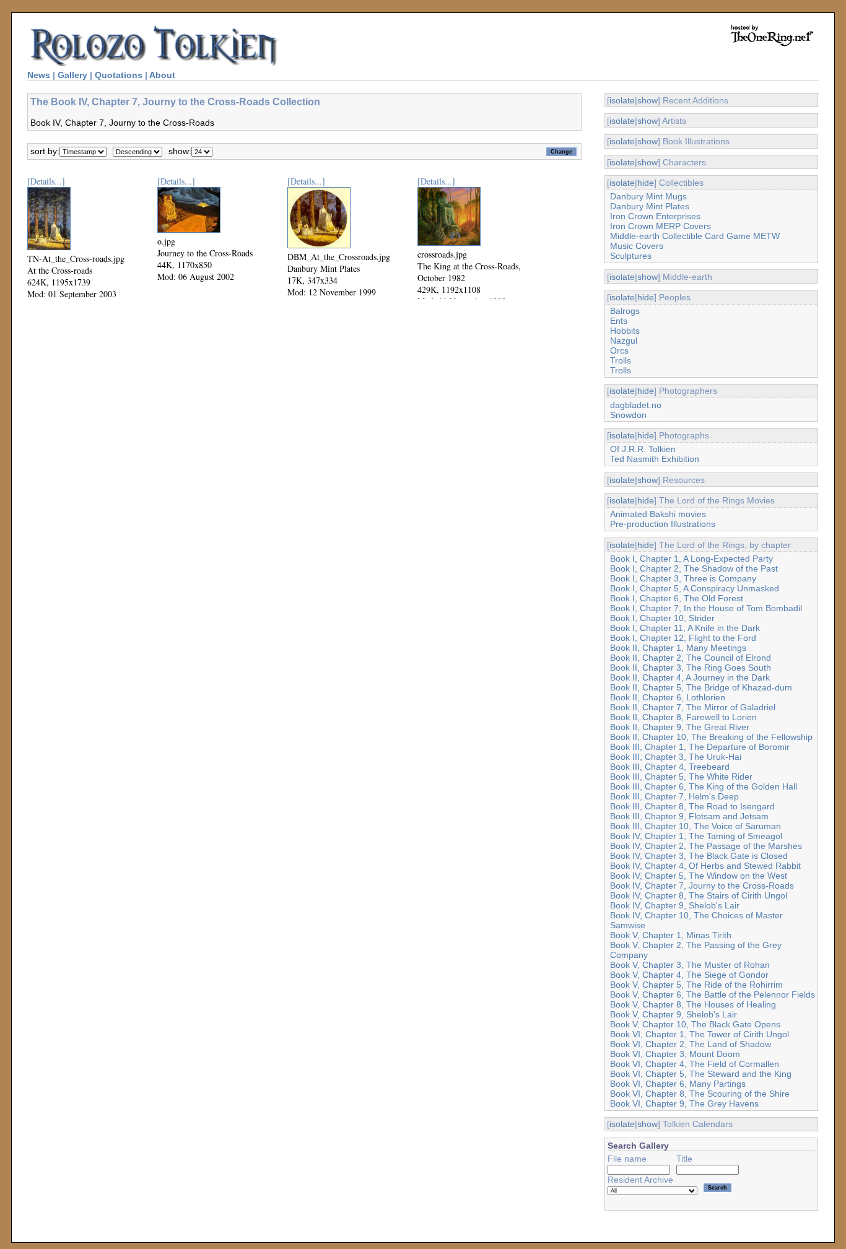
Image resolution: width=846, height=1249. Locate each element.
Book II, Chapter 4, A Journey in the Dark (690, 677)
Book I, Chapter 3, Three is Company (683, 578)
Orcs (619, 350)
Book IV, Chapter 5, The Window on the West (698, 876)
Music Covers (636, 246)
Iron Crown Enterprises (655, 216)
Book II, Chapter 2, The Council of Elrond (690, 658)
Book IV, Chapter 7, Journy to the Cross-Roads (702, 885)
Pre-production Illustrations (662, 524)
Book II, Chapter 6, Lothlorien (667, 697)
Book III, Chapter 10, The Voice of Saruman (695, 826)
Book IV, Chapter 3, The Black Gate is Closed (699, 856)
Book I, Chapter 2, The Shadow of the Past (694, 568)
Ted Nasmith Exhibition (654, 459)
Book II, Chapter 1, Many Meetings (678, 648)
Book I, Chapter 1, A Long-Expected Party (691, 559)
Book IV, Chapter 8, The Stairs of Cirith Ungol (698, 895)
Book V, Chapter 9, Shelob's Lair (673, 1014)
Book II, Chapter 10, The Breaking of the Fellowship (711, 737)
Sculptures (631, 256)
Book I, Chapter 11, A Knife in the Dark (685, 628)
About (162, 75)
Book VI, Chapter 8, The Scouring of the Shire (700, 1094)
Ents (618, 321)
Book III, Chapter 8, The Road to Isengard (692, 806)
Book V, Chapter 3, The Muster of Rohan (690, 965)
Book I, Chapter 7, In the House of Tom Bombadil (706, 608)
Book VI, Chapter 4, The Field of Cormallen (694, 1064)
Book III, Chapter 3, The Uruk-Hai (675, 757)
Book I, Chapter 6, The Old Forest (676, 598)
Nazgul (623, 341)
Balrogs (625, 311)
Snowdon (628, 415)
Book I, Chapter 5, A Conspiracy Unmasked (694, 588)
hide (645, 183)
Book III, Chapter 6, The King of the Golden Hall (703, 786)
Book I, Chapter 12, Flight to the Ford (683, 638)
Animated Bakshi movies (658, 514)
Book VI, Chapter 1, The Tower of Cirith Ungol (699, 1034)
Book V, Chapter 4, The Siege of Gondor (689, 975)
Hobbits (625, 331)
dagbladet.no (635, 405)
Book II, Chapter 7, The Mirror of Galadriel (692, 707)
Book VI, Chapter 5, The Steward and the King (700, 1074)
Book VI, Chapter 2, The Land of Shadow (690, 1044)
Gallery (72, 75)
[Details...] (46, 181)
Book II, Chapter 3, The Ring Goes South (690, 667)
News (38, 75)
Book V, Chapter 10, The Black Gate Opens (695, 1024)
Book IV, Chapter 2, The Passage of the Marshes (706, 846)
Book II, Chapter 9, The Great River (679, 727)
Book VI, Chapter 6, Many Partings (678, 1084)
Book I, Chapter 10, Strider (662, 618)
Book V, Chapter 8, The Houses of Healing (693, 1004)
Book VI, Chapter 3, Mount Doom (675, 1054)
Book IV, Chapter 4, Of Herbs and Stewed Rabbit (705, 866)
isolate (622, 100)
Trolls (620, 360)
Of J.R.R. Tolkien (643, 449)
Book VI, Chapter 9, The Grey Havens (684, 1103)
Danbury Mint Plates (649, 206)
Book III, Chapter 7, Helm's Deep (674, 796)
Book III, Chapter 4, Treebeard (670, 767)
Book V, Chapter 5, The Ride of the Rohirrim (696, 985)
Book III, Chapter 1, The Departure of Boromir (700, 747)
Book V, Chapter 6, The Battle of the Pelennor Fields (712, 994)
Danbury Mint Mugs (648, 196)
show (647, 100)
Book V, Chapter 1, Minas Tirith (670, 935)
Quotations (118, 75)
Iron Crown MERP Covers (660, 226)
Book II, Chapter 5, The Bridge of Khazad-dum (701, 687)
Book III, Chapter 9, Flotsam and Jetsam (689, 816)
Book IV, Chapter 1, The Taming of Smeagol (696, 836)
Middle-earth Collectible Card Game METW (695, 236)
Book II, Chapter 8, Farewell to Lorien (683, 717)
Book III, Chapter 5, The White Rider (681, 776)
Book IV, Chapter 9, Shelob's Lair (674, 905)
